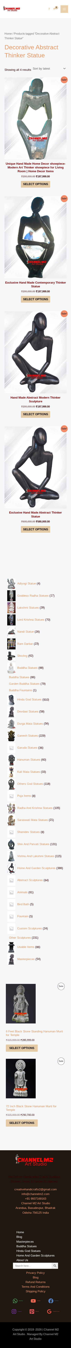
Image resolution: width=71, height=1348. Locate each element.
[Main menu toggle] (64, 9)
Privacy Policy (35, 1272)
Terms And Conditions (36, 1286)
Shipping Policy (35, 1291)
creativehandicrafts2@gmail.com (35, 1189)
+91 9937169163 (35, 1198)
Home (8, 33)
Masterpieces (25, 1241)
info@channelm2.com (35, 1194)
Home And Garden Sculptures (35, 1255)
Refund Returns (36, 1282)
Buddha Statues (26, 1246)
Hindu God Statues (28, 1251)
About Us (22, 1260)
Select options (21, 1048)
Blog (19, 1237)
